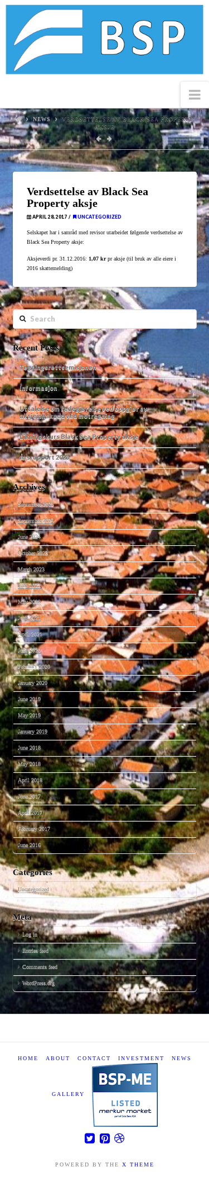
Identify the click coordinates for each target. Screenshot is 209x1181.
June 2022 (29, 585)
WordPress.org (38, 983)
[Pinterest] (105, 1138)
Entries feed (35, 950)
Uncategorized (98, 217)
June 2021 (29, 618)
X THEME (138, 1164)
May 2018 (29, 763)
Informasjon (38, 387)
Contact (94, 1058)
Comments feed (39, 966)
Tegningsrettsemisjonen (58, 367)
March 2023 (31, 569)
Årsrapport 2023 (44, 457)
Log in (29, 934)
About (58, 1058)
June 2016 (29, 845)
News (42, 119)
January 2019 (32, 731)
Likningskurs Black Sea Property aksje (79, 436)
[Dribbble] (119, 1138)
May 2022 (29, 601)
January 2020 (32, 682)
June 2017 (29, 796)
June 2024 (29, 536)
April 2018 (30, 780)
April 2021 (30, 634)
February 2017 (34, 828)
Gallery (68, 1094)
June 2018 (29, 747)
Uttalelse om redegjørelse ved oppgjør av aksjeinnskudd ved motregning (83, 412)
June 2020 (29, 650)
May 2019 (29, 715)
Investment (141, 1058)
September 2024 (36, 520)
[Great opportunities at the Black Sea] (104, 41)
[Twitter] (90, 1138)
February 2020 (34, 666)
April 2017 (30, 812)
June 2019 (29, 699)
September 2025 (36, 504)
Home (28, 1058)
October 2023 (33, 553)
